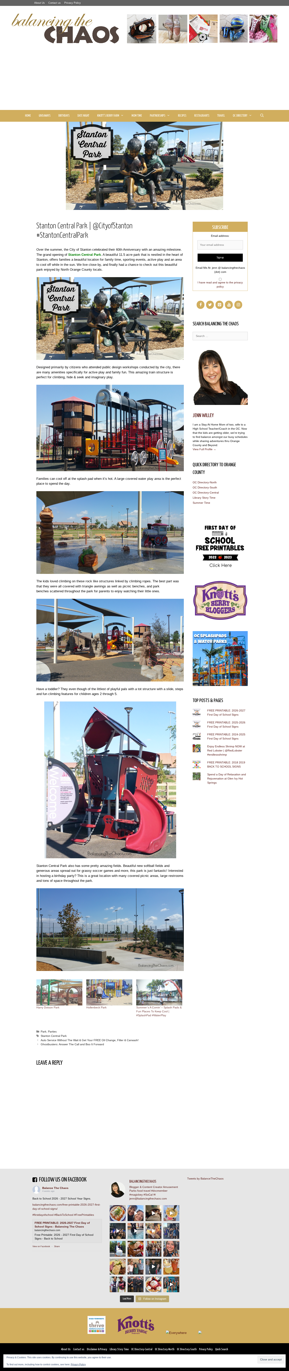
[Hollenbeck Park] (109, 992)
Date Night (83, 115)
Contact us (54, 2)
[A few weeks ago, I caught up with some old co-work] (136, 1267)
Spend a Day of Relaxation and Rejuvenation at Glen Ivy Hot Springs (226, 778)
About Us (39, 2)
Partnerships (157, 115)
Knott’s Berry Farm (108, 115)
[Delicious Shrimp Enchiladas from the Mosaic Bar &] (118, 1213)
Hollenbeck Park (96, 1007)
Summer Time (201, 502)
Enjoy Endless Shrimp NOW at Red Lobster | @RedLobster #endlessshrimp (226, 750)
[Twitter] (210, 305)
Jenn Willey (203, 415)
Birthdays (64, 115)
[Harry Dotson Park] (59, 992)
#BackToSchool (63, 1214)
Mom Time (137, 115)
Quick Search (221, 1349)
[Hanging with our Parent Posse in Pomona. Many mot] (171, 1231)
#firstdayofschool (42, 1214)
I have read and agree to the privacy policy (220, 284)
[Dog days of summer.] (136, 1231)
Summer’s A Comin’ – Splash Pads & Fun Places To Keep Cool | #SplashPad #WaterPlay (159, 1011)
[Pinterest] (219, 305)
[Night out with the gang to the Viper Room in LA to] (118, 1231)
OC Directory (240, 115)
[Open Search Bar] (262, 116)
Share (57, 1246)
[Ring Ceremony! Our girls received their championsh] (171, 1249)
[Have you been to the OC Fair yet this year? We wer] (153, 1231)
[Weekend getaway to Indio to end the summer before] (153, 1213)
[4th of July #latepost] (153, 1267)
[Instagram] (238, 305)
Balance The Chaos (55, 1188)
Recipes (182, 115)
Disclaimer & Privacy (97, 1349)
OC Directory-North (205, 482)
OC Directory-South (205, 487)
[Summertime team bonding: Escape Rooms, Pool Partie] (153, 1249)
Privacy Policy (72, 2)
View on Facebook (41, 1246)
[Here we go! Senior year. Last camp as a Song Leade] (118, 1249)
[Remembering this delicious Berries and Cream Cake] (136, 1249)
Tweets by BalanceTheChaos (205, 1178)
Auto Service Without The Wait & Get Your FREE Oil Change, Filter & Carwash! (90, 1040)
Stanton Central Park (84, 255)
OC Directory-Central (206, 492)
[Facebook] (200, 305)
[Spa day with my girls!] (171, 1267)
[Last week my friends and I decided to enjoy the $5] (171, 1213)
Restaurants (201, 115)
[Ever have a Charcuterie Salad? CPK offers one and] (118, 1267)
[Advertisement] (144, 80)
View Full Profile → (204, 449)
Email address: (220, 235)
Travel (221, 115)
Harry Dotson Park (47, 1007)
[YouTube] (229, 305)
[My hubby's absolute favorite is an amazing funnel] (153, 1284)
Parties (52, 1031)
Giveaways (45, 115)
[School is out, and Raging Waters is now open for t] (171, 1284)
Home (28, 115)
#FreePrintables (84, 1214)
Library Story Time (204, 497)
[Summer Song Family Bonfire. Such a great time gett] (136, 1213)
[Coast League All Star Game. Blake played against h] (118, 1284)
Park (43, 1031)
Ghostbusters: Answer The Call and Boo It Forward (72, 1044)
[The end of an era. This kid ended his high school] (136, 1284)
